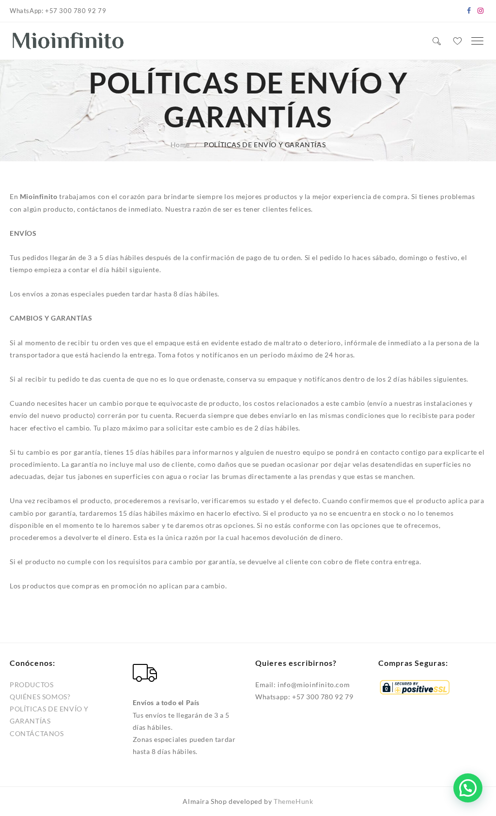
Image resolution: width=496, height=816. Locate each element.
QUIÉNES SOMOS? (40, 697)
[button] (467, 787)
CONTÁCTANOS (37, 733)
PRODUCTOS (31, 684)
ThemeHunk (293, 801)
